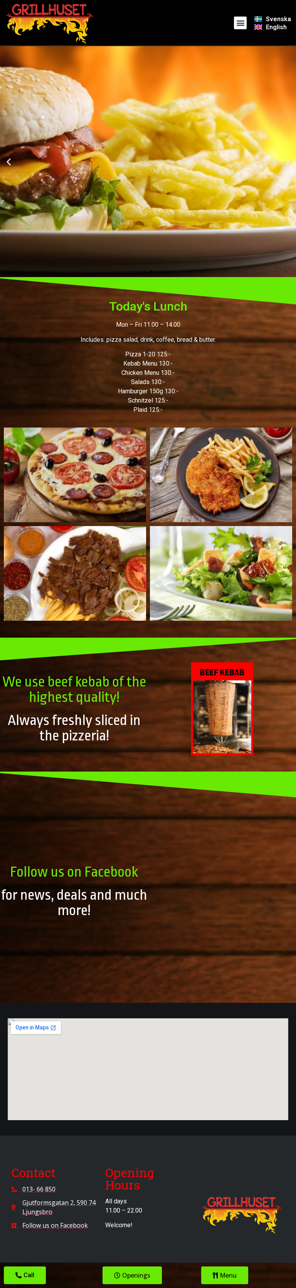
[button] (240, 23)
